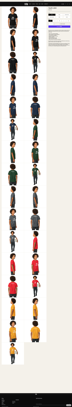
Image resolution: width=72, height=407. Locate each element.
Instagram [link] (13, 402)
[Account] (67, 4)
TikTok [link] (13, 403)
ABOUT (3, 403)
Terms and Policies (36, 406)
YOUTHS (3, 401)
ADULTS (3, 399)
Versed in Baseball (6, 406)
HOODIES (3, 400)
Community (3, 404)
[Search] (66, 4)
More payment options (59, 28)
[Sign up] (69, 404)
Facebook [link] (13, 401)
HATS (2, 402)
